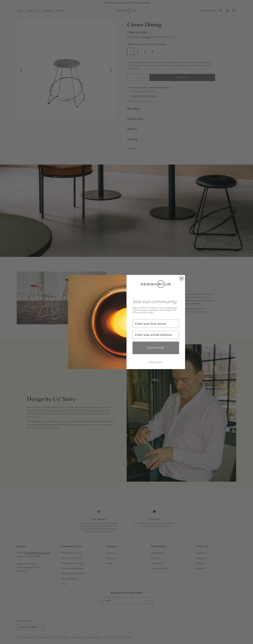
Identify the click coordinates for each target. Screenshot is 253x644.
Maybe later (156, 362)
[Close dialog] (181, 278)
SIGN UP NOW (155, 347)
